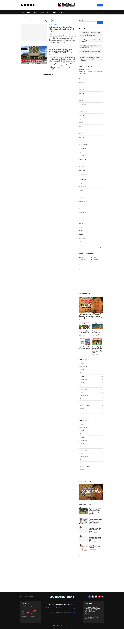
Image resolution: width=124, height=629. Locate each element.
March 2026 (82, 93)
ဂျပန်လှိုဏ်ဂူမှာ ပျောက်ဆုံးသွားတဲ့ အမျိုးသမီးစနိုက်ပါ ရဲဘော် (95, 530)
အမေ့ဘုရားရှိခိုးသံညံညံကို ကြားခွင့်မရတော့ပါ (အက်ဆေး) (95, 539)
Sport (32, 613)
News (80, 208)
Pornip (80, 69)
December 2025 (83, 104)
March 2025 (82, 137)
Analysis (81, 183)
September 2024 (83, 152)
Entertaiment (25, 613)
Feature (28, 12)
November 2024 (83, 144)
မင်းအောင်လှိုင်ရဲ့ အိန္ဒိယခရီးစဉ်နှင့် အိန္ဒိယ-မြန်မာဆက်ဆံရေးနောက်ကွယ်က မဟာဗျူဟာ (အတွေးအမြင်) (90, 59)
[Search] (102, 12)
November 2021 (83, 174)
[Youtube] (31, 5)
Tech (23, 609)
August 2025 (82, 119)
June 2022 (81, 166)
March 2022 (82, 170)
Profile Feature (82, 227)
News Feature (82, 212)
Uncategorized (82, 238)
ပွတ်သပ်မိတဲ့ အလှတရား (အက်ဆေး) (94, 546)
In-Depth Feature (83, 201)
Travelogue (81, 234)
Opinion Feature (83, 219)
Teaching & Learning (84, 230)
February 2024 (82, 159)
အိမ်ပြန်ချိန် (86, 69)
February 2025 (82, 141)
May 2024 (81, 155)
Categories (26, 603)
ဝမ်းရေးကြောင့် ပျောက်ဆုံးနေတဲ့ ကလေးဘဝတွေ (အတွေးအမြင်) (90, 46)
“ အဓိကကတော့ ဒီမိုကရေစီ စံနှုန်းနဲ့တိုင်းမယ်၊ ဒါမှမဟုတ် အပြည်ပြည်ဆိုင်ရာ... (95, 521)
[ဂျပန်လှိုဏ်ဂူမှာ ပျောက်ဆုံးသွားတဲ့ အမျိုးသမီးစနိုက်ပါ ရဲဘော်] (83, 530)
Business (33, 611)
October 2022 (82, 163)
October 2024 (82, 148)
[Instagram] (28, 5)
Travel (32, 606)
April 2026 (81, 89)
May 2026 (81, 86)
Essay (80, 194)
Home (22, 12)
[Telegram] (34, 5)
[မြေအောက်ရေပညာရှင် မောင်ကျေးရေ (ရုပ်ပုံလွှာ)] (84, 341)
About (54, 12)
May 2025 (81, 130)
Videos (32, 616)
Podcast (81, 223)
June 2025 (81, 126)
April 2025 (81, 133)
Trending (24, 616)
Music (32, 609)
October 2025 (82, 111)
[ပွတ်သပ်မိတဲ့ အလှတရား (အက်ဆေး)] (83, 548)
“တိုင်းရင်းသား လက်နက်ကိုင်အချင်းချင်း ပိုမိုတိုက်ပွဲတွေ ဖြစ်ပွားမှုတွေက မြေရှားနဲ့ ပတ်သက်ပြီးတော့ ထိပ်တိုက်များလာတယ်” (90, 34)
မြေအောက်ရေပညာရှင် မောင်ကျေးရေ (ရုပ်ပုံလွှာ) (90, 52)
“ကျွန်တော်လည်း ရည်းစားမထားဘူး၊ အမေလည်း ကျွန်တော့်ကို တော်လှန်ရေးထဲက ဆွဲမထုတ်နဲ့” (95, 511)
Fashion (24, 611)
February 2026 (82, 97)
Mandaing (68, 625)
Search (81, 20)
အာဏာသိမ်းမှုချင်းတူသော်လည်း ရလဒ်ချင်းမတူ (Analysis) (90, 40)
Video (48, 12)
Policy (31, 596)
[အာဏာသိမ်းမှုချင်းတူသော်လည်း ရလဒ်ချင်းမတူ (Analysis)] (84, 325)
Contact (26, 596)
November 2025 (83, 108)
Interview (81, 205)
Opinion (35, 12)
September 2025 (83, 115)
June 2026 (81, 82)
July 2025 (81, 122)
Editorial (42, 12)
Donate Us (61, 12)
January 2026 (82, 100)
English (100, 5)
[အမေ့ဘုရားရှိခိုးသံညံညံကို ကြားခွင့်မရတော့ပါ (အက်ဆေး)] (83, 539)
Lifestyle (24, 606)
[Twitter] (25, 5)
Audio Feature (82, 186)
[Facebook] (22, 5)
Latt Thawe (52, 31)
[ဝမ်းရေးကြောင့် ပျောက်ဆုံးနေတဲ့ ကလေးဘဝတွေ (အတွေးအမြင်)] (97, 325)
